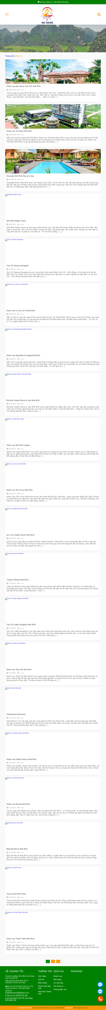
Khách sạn (58, 976)
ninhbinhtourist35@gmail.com (17, 993)
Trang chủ (9, 56)
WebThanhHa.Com (80, 1008)
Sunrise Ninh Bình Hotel (16, 894)
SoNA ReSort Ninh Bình (16, 714)
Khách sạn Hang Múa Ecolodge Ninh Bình (23, 355)
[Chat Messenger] (100, 984)
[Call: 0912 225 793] (100, 999)
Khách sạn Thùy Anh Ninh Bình (19, 669)
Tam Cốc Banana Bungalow (17, 266)
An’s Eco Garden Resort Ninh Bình (20, 535)
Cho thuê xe (58, 986)
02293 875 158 (21, 996)
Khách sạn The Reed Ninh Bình (19, 131)
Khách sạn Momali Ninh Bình (18, 804)
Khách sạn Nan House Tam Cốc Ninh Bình (23, 86)
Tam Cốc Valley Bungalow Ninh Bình (21, 625)
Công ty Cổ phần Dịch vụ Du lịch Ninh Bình (48, 1008)
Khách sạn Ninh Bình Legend (18, 445)
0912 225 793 (19, 998)
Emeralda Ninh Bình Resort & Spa (20, 176)
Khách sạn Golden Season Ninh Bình (21, 759)
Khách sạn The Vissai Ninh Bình (19, 490)
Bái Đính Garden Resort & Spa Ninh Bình (22, 400)
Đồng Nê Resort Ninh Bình (17, 849)
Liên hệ (41, 979)
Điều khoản (42, 983)
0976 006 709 (10, 1000)
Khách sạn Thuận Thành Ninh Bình (20, 939)
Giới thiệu (42, 976)
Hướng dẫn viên (60, 989)
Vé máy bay (58, 983)
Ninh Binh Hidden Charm (16, 221)
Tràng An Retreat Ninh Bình (17, 580)
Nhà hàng (57, 979)
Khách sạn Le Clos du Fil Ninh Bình (20, 311)
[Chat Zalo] (100, 991)
